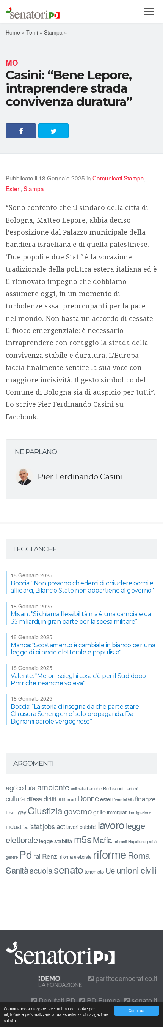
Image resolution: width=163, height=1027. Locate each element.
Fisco (11, 812)
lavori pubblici (81, 827)
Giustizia (45, 810)
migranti (120, 841)
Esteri (13, 188)
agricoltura (21, 787)
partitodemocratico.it (125, 978)
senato (68, 869)
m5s (83, 839)
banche (94, 788)
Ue (110, 870)
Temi (32, 32)
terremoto (94, 871)
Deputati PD (56, 1000)
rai (37, 856)
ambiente (53, 787)
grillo (99, 811)
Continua (136, 1010)
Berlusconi (113, 788)
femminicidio (123, 800)
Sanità (17, 870)
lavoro (111, 824)
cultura (15, 798)
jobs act (54, 826)
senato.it (143, 1000)
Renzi (50, 856)
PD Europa (102, 1000)
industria (17, 826)
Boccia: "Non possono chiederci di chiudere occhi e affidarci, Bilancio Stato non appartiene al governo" (82, 587)
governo (78, 811)
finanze (145, 798)
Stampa (53, 32)
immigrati (117, 812)
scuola (41, 870)
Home (13, 32)
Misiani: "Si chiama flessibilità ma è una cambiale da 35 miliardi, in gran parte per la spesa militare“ (81, 617)
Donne (88, 798)
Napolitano (137, 841)
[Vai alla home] (32, 11)
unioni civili (136, 869)
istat (35, 826)
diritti (50, 798)
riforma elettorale (75, 856)
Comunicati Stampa (118, 178)
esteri (106, 799)
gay (22, 812)
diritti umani (67, 800)
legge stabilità (55, 840)
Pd (25, 854)
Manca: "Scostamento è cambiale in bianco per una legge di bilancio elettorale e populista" (83, 648)
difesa (34, 798)
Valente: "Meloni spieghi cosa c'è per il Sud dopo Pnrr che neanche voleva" (78, 679)
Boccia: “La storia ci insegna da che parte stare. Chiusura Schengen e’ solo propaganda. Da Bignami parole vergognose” (75, 714)
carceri (131, 788)
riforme (109, 854)
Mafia (102, 839)
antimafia (78, 788)
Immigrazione (140, 812)
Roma (139, 855)
